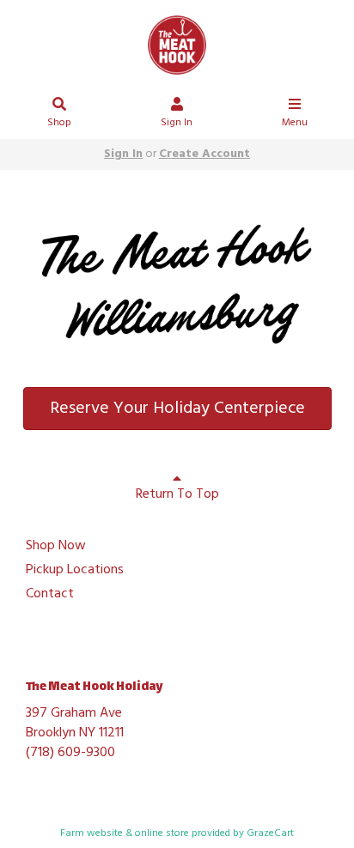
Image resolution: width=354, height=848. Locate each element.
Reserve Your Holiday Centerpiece (177, 408)
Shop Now (56, 546)
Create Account (204, 154)
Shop (59, 122)
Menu (295, 122)
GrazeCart (270, 833)
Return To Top (177, 494)
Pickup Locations (75, 570)
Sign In (176, 122)
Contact (50, 595)
